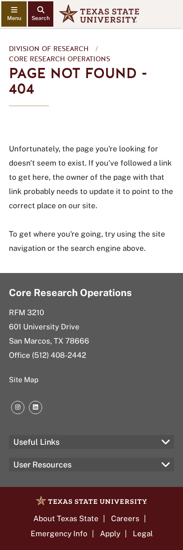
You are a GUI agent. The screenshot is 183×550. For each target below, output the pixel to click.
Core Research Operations (59, 59)
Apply (110, 533)
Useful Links (36, 442)
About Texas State (66, 518)
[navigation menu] (14, 14)
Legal (143, 533)
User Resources (42, 464)
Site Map (24, 380)
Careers (125, 518)
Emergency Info (59, 533)
